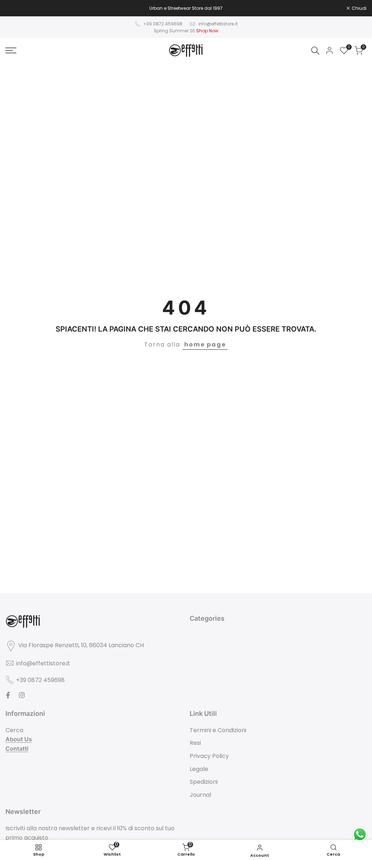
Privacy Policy (209, 756)
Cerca (14, 730)
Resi (195, 743)
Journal (200, 795)
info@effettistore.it (218, 24)
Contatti (16, 748)
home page (205, 344)
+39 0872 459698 (162, 24)
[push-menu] (10, 50)
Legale (199, 769)
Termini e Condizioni (218, 730)
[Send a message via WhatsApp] (359, 834)
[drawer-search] (315, 50)
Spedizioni (204, 782)
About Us (18, 739)
